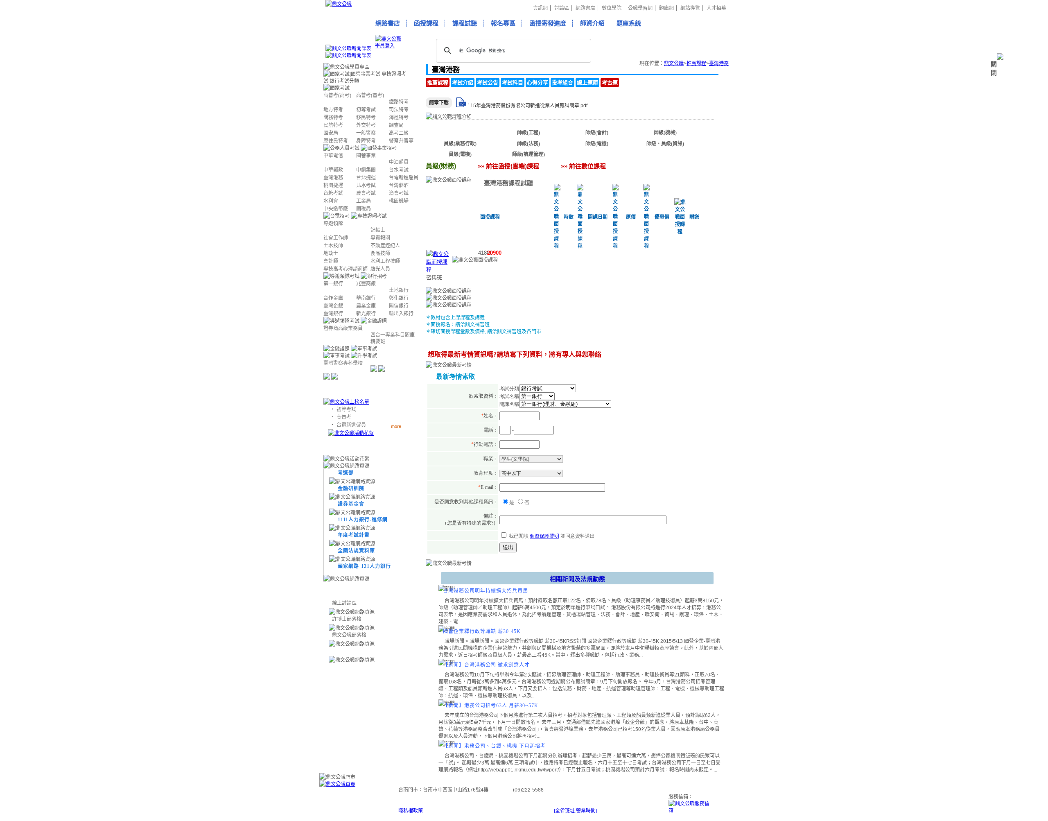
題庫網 (666, 8)
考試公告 (487, 82)
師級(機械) (665, 133)
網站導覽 (690, 8)
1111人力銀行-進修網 (363, 519)
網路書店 (585, 8)
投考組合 (562, 82)
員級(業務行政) (460, 144)
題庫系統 (629, 23)
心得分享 (537, 82)
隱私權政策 (410, 811)
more (396, 426)
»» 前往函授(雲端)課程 (508, 166)
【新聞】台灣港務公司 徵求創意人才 (486, 665)
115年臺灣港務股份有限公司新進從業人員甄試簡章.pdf (527, 106)
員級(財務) (460, 133)
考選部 (346, 473)
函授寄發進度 (547, 23)
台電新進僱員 (351, 425)
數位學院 (611, 8)
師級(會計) (596, 133)
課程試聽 (464, 23)
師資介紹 (592, 23)
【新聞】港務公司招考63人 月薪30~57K (490, 705)
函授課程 (426, 23)
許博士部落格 (346, 619)
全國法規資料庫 (356, 551)
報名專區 (503, 23)
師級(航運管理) (528, 154)
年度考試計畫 (354, 535)
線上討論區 (344, 603)
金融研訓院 (351, 488)
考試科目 (512, 82)
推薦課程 (696, 63)
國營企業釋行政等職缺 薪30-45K (482, 631)
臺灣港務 (719, 63)
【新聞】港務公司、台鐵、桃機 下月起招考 (494, 746)
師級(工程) (528, 133)
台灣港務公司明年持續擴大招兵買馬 (485, 591)
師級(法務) (528, 144)
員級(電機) (460, 154)
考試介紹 (462, 82)
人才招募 (716, 8)
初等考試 (346, 409)
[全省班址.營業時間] (575, 811)
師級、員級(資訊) (665, 144)
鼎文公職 (674, 63)
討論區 (561, 8)
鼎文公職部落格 (349, 635)
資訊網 (540, 8)
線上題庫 (587, 82)
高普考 (344, 417)
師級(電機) (596, 144)
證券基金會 (351, 504)
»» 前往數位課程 (583, 166)
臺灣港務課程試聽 (508, 182)
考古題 (610, 82)
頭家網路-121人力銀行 (364, 566)
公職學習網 (640, 8)
